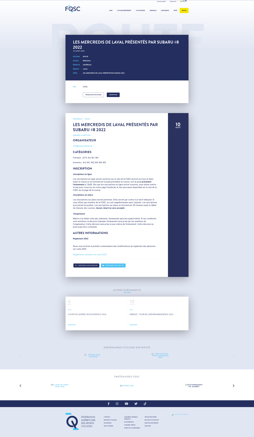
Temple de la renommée (132, 428)
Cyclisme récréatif (124, 10)
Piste (175, 10)
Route (184, 10)
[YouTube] (126, 404)
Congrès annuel (130, 425)
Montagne (165, 10)
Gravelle (153, 10)
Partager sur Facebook (88, 265)
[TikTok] (145, 404)
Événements (77, 119)
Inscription (113, 95)
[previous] (20, 355)
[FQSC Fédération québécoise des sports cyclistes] (77, 9)
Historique (108, 423)
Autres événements (127, 290)
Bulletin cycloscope (152, 420)
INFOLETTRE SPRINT (151, 417)
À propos (107, 417)
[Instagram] (117, 404)
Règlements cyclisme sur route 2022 (90, 254)
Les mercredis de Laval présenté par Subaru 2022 (103, 73)
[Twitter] (135, 404)
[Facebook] (109, 404)
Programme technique (93, 95)
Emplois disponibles (151, 423)
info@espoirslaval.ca (82, 146)
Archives (148, 426)
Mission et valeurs (110, 420)
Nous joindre (108, 426)
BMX (110, 10)
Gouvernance (129, 422)
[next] (233, 355)
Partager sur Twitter (115, 265)
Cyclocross (140, 10)
